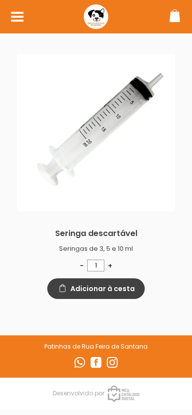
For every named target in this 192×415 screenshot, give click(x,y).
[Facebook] (97, 365)
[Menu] (17, 17)
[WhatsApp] (80, 365)
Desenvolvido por (78, 393)
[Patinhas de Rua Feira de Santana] (96, 24)
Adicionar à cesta (102, 289)
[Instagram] (112, 365)
